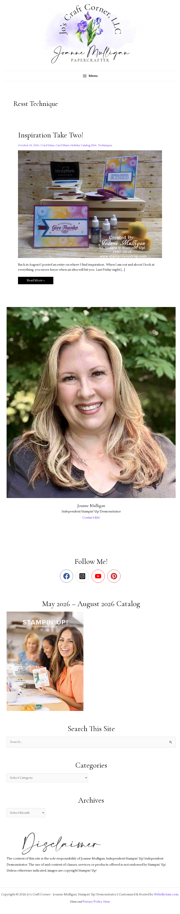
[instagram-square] (83, 576)
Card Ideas (47, 145)
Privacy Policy (92, 901)
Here (106, 901)
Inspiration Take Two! (50, 135)
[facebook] (67, 576)
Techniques (105, 145)
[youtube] (99, 576)
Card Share (62, 145)
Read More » (36, 281)
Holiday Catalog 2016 (84, 145)
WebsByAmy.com (166, 894)
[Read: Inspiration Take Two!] (90, 204)
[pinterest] (114, 576)
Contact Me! (91, 517)
